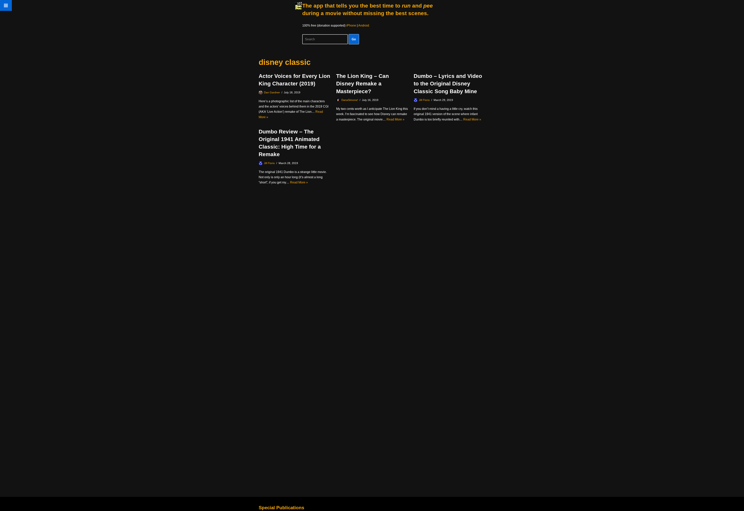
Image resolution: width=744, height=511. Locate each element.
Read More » (395, 119)
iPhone (351, 25)
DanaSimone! (349, 100)
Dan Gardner (272, 92)
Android (363, 25)
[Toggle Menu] (6, 5)
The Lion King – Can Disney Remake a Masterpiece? (362, 83)
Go (354, 39)
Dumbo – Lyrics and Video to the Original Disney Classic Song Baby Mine (448, 83)
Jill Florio (424, 100)
